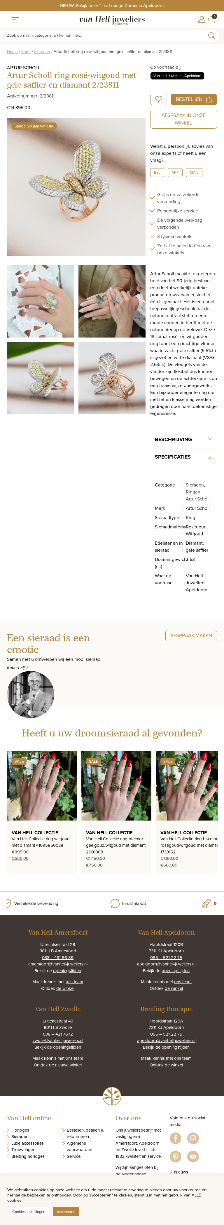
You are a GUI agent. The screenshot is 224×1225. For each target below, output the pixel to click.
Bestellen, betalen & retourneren (85, 1133)
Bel (157, 172)
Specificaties (173, 457)
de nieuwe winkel (65, 1065)
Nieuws (181, 1172)
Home (12, 51)
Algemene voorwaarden (79, 1146)
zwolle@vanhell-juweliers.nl (58, 1040)
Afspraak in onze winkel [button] (184, 119)
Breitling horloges (28, 1156)
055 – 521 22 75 (166, 957)
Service (73, 1156)
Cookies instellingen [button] (28, 1211)
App (175, 172)
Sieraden (42, 51)
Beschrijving (173, 439)
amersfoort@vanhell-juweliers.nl (58, 964)
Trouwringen (23, 1149)
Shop (26, 51)
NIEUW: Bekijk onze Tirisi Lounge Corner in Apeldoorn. (112, 5)
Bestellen (189, 99)
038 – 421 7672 (58, 1034)
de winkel (65, 988)
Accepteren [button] (66, 1211)
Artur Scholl (198, 499)
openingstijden (67, 970)
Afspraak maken (191, 635)
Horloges (20, 1130)
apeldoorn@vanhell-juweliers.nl (166, 964)
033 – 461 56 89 (58, 957)
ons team (74, 982)
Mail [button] (194, 172)
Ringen (193, 492)
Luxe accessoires (27, 1143)
